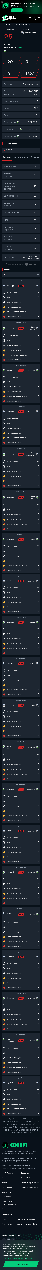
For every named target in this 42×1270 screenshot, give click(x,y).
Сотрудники (7, 1187)
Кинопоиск (30, 1219)
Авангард (10, 29)
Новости (5, 1182)
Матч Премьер (8, 1224)
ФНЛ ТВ (5, 1228)
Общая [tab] (7, 157)
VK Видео (20, 1219)
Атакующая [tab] (21, 157)
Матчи (4, 1178)
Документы (7, 1192)
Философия (7, 1197)
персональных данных (13, 1258)
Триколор (20, 1224)
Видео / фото (31, 1224)
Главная (7, 25)
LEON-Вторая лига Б (30, 1187)
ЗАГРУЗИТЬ (16, 10)
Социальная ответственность (9, 1202)
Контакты (6, 1209)
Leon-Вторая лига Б (22, 25)
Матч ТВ (5, 1219)
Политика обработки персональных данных (18, 1169)
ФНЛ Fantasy (7, 1173)
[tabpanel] (21, 212)
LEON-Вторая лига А (30, 1182)
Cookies (29, 1258)
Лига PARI (25, 1178)
